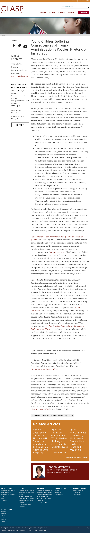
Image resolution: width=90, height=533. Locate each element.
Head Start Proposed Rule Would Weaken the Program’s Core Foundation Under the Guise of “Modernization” (59, 442)
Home (3, 35)
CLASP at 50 (76, 492)
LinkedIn (3, 517)
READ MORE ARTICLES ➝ (76, 457)
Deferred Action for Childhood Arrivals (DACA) (52, 415)
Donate (83, 12)
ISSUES (22, 488)
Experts (61, 12)
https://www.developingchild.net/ (45, 369)
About (43, 12)
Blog (72, 528)
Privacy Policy (85, 528)
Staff (2, 498)
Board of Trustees (6, 492)
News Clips (58, 492)
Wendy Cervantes (17, 119)
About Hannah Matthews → (58, 472)
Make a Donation (78, 490)
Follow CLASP (6, 509)
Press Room (82, 1)
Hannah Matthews (57, 252)
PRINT (21, 125)
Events (57, 490)
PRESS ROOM (60, 488)
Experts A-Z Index (42, 502)
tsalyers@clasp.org (19, 76)
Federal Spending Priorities (44, 494)
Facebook (3, 513)
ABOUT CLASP (6, 488)
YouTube (3, 511)
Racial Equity (15, 106)
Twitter (3, 515)
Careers (3, 496)
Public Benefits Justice (25, 504)
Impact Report (77, 494)
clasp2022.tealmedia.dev (41, 409)
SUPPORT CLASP (79, 488)
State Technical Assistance (8, 494)
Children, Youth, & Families (26, 490)
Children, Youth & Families (44, 490)
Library (72, 12)
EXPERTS (40, 488)
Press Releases (59, 494)
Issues (52, 12)
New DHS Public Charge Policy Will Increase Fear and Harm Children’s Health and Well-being (78, 441)
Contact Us (74, 1)
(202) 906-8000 (42, 528)
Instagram (4, 519)
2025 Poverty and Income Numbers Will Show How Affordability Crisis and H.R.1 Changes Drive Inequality (40, 442)
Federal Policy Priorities (25, 496)
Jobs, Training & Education (44, 498)
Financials (4, 500)
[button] (14, 47)
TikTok (3, 521)
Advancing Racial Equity (8, 490)
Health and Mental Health (26, 498)
